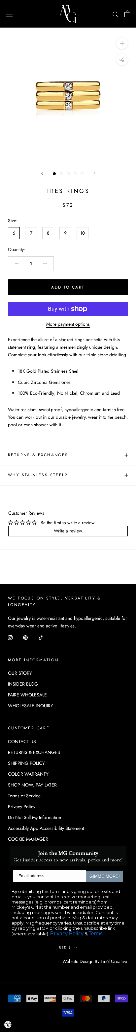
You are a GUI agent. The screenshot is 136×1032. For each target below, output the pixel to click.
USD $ (65, 947)
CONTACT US (22, 741)
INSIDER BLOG (23, 684)
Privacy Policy (21, 806)
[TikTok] (40, 637)
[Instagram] (10, 637)
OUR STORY (20, 673)
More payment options (68, 324)
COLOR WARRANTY (28, 774)
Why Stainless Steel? (38, 475)
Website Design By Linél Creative (94, 961)
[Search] (116, 13)
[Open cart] (127, 14)
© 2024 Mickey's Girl (35, 961)
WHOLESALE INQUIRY (30, 705)
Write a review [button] (68, 531)
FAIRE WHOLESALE (27, 695)
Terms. (96, 933)
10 (82, 233)
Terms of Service (24, 795)
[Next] (94, 173)
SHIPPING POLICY (26, 763)
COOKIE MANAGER (28, 839)
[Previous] (42, 173)
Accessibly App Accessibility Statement (46, 828)
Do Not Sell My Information (34, 817)
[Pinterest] (25, 637)
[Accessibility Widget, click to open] (8, 1024)
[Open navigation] (9, 13)
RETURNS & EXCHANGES (38, 455)
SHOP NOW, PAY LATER (32, 785)
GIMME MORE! (104, 876)
